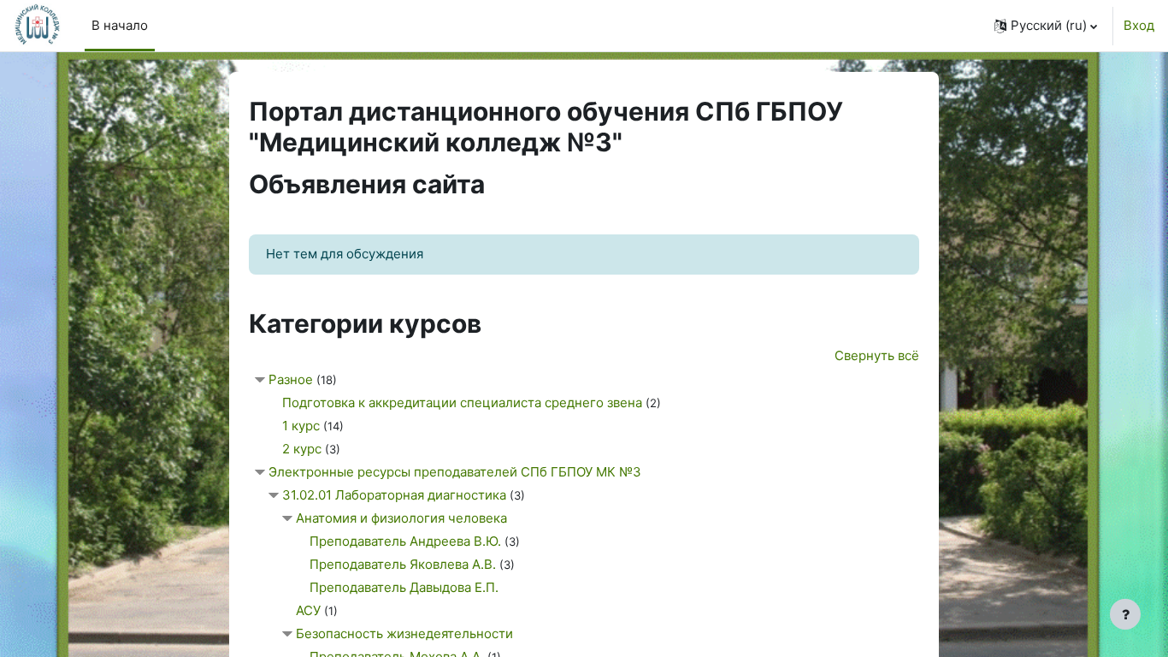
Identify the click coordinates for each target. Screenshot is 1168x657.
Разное (290, 379)
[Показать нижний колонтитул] (1125, 614)
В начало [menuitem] (119, 25)
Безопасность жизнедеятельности (404, 633)
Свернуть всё (877, 355)
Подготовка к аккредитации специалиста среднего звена (462, 402)
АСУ (308, 610)
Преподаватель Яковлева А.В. (403, 564)
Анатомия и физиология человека (401, 518)
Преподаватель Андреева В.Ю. (405, 541)
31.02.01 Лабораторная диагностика (394, 495)
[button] (1045, 25)
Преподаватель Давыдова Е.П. (404, 587)
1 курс (302, 425)
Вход (1139, 25)
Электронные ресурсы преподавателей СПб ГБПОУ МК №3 (454, 472)
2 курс (301, 449)
